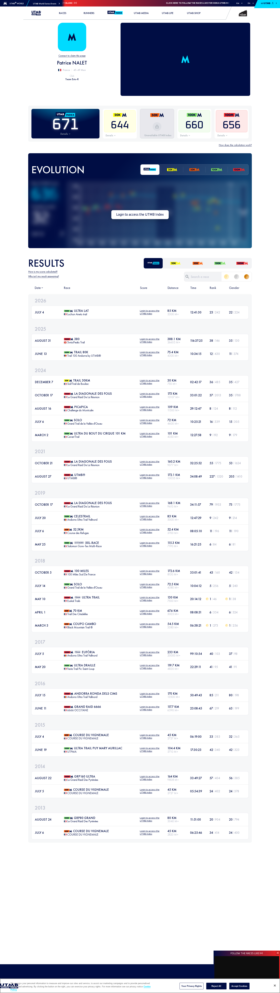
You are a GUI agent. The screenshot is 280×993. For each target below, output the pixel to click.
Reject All (216, 986)
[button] (46, 3)
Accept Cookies (239, 986)
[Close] (274, 985)
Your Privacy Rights (191, 986)
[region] (140, 986)
